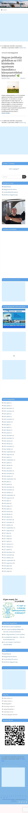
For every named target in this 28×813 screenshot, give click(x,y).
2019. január (6, 484)
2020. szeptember (8, 479)
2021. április (6, 462)
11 (22, 796)
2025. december (7, 408)
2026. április (6, 403)
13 (1, 797)
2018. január (6, 517)
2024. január (6, 432)
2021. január (6, 468)
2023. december (7, 435)
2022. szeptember (8, 452)
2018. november (7, 490)
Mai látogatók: (7, 703)
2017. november (7, 522)
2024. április (6, 427)
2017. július (6, 533)
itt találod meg (22, 47)
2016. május (6, 571)
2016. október (7, 557)
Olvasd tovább (6, 113)
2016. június (6, 568)
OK (23, 176)
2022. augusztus (7, 454)
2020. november (7, 473)
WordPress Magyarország (10, 195)
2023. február (7, 443)
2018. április (6, 509)
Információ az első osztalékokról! (12, 626)
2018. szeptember (8, 495)
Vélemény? (22, 78)
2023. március (7, 441)
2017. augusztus (7, 530)
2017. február (7, 547)
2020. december (7, 471)
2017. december (7, 519)
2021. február (7, 465)
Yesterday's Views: (8, 706)
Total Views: (6, 712)
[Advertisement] (14, 27)
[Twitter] (21, 3)
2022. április (6, 457)
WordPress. (14, 801)
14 (4, 797)
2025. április (6, 413)
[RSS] (24, 3)
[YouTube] (26, 3)
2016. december (7, 552)
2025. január (6, 416)
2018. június (6, 503)
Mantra (23, 799)
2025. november (7, 411)
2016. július (6, 566)
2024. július (6, 424)
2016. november (7, 555)
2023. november (7, 438)
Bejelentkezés (7, 186)
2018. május (6, 506)
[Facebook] (19, 3)
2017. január (6, 549)
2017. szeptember (8, 528)
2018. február (7, 514)
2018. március (7, 511)
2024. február (7, 430)
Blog (8, 78)
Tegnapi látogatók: (8, 709)
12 (25, 796)
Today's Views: (7, 701)
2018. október (7, 492)
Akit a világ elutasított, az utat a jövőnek (14, 634)
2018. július (6, 500)
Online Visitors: (7, 698)
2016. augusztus (7, 563)
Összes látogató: (8, 714)
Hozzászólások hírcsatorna (10, 192)
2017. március (7, 544)
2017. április (6, 541)
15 (6, 797)
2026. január (6, 405)
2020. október (7, 476)
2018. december (7, 487)
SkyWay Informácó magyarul (13, 3)
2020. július (6, 481)
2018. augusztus (7, 498)
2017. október (7, 525)
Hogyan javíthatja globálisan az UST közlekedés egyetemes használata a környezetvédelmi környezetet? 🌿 (12, 66)
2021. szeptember (8, 460)
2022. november (7, 446)
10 (20, 796)
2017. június (6, 536)
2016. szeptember (8, 560)
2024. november (7, 419)
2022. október (7, 449)
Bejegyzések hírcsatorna (10, 189)
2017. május (6, 538)
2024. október (7, 422)
